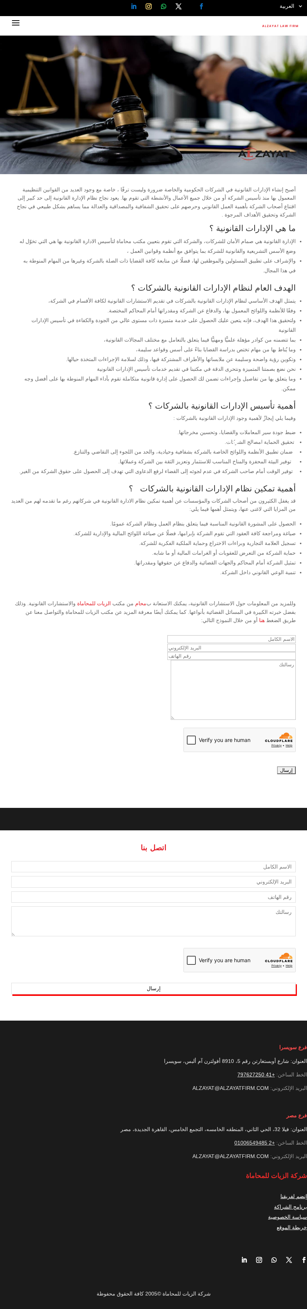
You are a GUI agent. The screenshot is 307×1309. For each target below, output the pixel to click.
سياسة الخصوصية (287, 1217)
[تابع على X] (179, 6)
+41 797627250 (256, 1075)
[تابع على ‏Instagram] (149, 6)
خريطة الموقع (292, 1227)
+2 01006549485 (254, 1143)
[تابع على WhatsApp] (164, 6)
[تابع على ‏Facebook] (201, 6)
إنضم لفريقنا (293, 1196)
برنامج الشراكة (290, 1207)
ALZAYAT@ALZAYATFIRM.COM (230, 1088)
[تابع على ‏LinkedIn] (134, 6)
